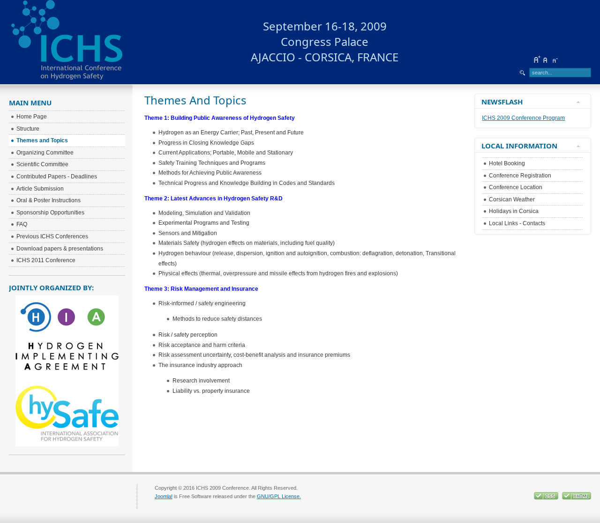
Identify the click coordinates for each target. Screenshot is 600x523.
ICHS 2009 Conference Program (523, 118)
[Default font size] (545, 59)
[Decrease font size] (554, 59)
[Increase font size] (536, 59)
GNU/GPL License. (279, 496)
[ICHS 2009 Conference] (81, 42)
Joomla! (163, 496)
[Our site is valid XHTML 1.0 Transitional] (576, 498)
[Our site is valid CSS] (547, 498)
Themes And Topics (195, 100)
